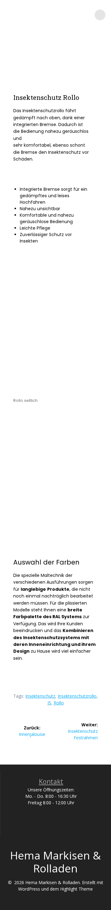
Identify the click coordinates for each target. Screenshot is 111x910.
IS (49, 703)
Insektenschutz (40, 696)
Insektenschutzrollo (77, 696)
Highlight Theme (76, 889)
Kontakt (51, 781)
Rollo (59, 703)
